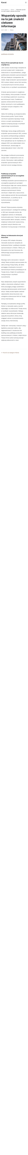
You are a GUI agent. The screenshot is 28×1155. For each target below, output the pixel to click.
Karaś (3, 2)
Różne (12, 9)
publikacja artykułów (7, 54)
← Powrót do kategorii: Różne (10, 352)
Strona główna (5, 9)
